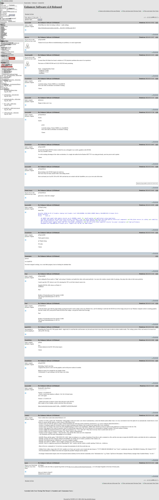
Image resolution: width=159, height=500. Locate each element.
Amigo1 (27, 415)
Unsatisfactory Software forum (9, 74)
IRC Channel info (4, 11)
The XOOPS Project (89, 499)
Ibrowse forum (5, 60)
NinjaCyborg (28, 190)
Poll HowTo (3, 83)
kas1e (26, 463)
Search (2, 86)
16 (155, 17)
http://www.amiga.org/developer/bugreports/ (80, 466)
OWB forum (4, 65)
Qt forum (3, 66)
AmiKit (2, 30)
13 (149, 17)
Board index (27, 2)
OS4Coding (3, 33)
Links (1, 17)
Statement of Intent (5, 77)
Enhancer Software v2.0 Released (43, 6)
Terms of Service (4, 78)
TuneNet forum (5, 72)
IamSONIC (28, 327)
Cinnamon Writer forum (7, 51)
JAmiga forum (5, 62)
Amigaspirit (3, 29)
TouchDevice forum (6, 71)
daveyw (27, 37)
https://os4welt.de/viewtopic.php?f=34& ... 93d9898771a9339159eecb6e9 (57, 406)
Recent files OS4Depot (6, 8)
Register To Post (29, 14)
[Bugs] (10, 20)
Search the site (4, 87)
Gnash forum (4, 59)
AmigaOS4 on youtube (44, 473)
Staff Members (4, 80)
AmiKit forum (5, 50)
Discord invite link (5, 16)
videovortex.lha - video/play (11, 112)
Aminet (2, 27)
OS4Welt (2, 23)
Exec (1, 36)
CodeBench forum (6, 53)
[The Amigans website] (6, 0)
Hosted (2, 39)
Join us (40, 472)
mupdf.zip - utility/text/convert (12, 108)
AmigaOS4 (41, 2)
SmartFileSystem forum (7, 68)
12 (147, 17)
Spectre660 (28, 22)
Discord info (3, 14)
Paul (26, 274)
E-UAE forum (5, 57)
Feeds (1, 4)
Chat (1, 10)
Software (34, 2)
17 (157, 17)
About (1, 75)
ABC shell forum (5, 48)
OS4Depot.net (4, 20)
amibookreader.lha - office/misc (12, 99)
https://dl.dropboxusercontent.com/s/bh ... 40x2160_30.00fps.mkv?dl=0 (57, 28)
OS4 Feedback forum (7, 42)
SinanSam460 (28, 55)
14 (151, 17)
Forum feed (3, 7)
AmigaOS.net (4, 26)
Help (1, 81)
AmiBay (2, 32)
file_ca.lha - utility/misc (10, 103)
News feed (3, 5)
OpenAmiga (3, 22)
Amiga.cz (2, 38)
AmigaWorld (3, 35)
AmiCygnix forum (6, 47)
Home (1, 2)
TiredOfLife (28, 78)
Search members (4, 89)
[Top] (155, 34)
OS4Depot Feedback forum (8, 44)
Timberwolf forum (6, 69)
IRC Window (3, 13)
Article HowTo (4, 84)
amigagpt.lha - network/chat (11, 94)
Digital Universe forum (7, 54)
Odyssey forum (5, 63)
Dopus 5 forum (5, 56)
